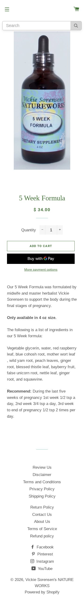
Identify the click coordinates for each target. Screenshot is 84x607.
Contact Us (42, 514)
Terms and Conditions (42, 482)
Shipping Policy (42, 496)
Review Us (42, 467)
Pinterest (44, 554)
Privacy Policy (42, 489)
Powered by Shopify (42, 592)
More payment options (40, 269)
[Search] (75, 25)
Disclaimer (42, 474)
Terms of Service (42, 529)
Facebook (44, 547)
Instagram (44, 561)
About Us (42, 521)
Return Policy (42, 507)
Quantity (28, 230)
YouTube (44, 568)
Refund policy (42, 536)
